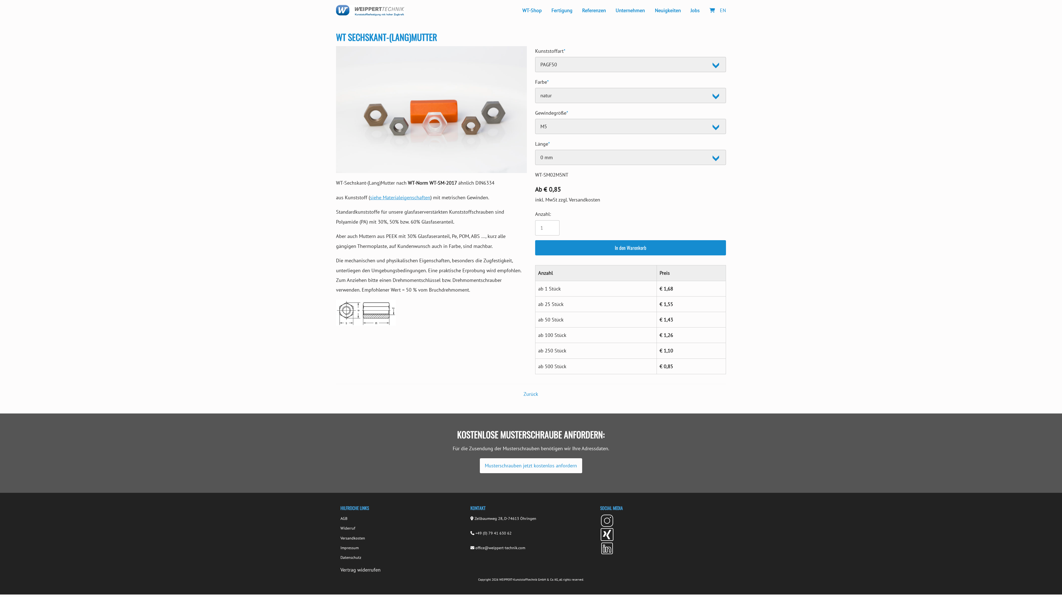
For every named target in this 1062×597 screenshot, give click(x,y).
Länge (542, 143)
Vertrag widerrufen (360, 570)
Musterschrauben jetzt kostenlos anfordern (531, 465)
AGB (343, 518)
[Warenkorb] (712, 10)
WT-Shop (532, 10)
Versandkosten (352, 538)
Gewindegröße (551, 112)
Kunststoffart (550, 50)
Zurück (531, 394)
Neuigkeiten (668, 10)
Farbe (542, 81)
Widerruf (347, 528)
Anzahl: (543, 214)
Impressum (349, 547)
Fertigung (561, 10)
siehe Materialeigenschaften (400, 197)
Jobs (695, 10)
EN (723, 10)
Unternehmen (630, 10)
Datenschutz (350, 557)
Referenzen (594, 10)
